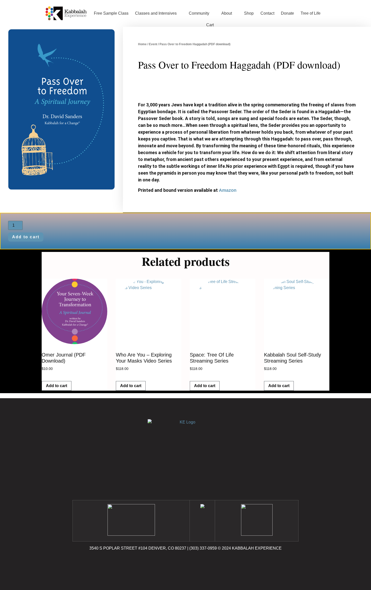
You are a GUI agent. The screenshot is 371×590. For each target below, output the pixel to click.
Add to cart (26, 237)
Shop (249, 13)
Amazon (227, 190)
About (226, 13)
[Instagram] (185, 562)
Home (142, 44)
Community (199, 13)
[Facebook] (171, 562)
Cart (210, 25)
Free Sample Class (111, 13)
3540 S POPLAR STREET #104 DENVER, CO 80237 (137, 548)
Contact (267, 13)
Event (153, 44)
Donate (287, 13)
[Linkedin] (199, 562)
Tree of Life (311, 13)
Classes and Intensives (156, 13)
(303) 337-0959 (203, 548)
